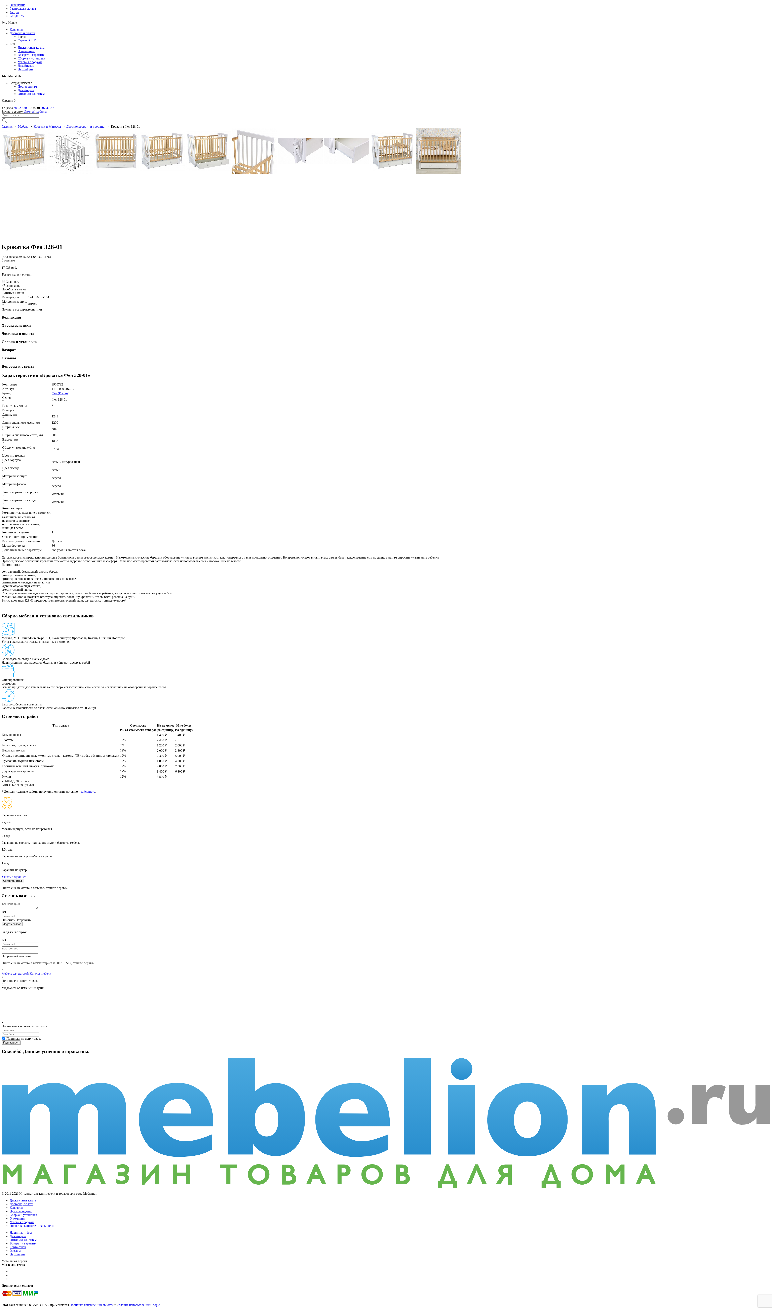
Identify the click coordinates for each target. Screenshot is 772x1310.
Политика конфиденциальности (32, 1225)
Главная (7, 126)
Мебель (23, 126)
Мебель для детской (16, 973)
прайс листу (87, 791)
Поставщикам (27, 86)
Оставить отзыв (13, 880)
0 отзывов (8, 260)
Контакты (16, 29)
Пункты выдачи (21, 1211)
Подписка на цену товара (23, 1038)
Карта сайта (18, 1247)
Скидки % (17, 15)
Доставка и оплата (22, 33)
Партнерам (17, 1254)
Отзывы (15, 1250)
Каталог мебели (40, 973)
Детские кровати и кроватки (86, 126)
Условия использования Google (138, 1305)
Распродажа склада (23, 8)
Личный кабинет (35, 111)
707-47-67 (47, 108)
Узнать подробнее (14, 876)
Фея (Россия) (60, 393)
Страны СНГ (27, 40)
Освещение (17, 5)
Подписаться (11, 1042)
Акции (14, 12)
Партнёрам (25, 69)
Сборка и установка (31, 58)
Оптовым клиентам (31, 93)
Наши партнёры (21, 1232)
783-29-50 (20, 108)
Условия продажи (30, 62)
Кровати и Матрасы (47, 126)
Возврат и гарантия (31, 54)
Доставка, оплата (21, 1204)
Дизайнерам (26, 65)
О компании (26, 51)
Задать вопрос (12, 924)
